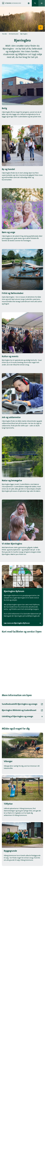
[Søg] (35, 3)
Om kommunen (13, 34)
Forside (4, 34)
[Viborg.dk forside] (11, 3)
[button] (40, 27)
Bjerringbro (23, 34)
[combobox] (28, 3)
